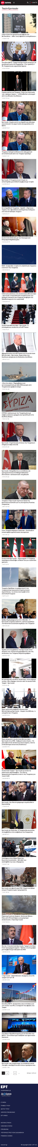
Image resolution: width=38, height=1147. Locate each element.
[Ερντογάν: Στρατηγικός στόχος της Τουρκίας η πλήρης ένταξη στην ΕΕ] (19, 431)
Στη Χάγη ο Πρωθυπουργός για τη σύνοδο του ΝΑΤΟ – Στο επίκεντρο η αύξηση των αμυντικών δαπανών (18, 1035)
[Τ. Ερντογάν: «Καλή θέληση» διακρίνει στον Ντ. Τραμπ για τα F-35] (19, 964)
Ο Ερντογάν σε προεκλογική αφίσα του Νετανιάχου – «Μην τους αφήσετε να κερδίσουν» (19, 35)
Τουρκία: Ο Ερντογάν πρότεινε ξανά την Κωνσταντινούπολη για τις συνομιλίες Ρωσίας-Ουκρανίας (18, 502)
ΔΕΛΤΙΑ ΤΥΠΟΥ (5, 1109)
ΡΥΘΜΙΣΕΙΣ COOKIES (6, 1136)
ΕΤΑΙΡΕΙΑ (3, 1102)
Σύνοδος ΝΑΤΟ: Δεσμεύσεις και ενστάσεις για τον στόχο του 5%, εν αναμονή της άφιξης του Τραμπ (18, 1005)
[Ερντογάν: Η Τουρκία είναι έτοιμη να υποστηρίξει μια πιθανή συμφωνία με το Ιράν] (19, 169)
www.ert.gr (4, 1145)
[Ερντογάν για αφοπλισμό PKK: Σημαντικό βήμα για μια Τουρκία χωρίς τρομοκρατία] (19, 877)
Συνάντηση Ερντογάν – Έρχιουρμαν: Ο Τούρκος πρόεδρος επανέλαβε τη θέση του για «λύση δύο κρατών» (19, 560)
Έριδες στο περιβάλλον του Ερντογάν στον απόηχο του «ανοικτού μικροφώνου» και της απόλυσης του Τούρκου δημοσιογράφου (17, 651)
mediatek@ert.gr (6, 1090)
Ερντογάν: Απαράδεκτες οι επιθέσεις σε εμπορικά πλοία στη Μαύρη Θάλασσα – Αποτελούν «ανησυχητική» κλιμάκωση (16, 472)
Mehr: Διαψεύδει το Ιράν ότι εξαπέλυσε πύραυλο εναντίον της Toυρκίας (19, 267)
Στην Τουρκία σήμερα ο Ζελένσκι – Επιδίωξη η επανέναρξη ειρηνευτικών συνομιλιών (18, 531)
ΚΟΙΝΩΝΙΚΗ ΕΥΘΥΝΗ (6, 1126)
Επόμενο (19, 1073)
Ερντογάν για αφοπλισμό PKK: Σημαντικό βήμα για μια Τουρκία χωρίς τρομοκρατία (18, 889)
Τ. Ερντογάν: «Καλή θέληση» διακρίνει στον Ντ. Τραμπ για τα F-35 (18, 977)
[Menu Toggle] (13, 2)
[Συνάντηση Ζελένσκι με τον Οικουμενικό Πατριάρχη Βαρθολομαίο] (19, 226)
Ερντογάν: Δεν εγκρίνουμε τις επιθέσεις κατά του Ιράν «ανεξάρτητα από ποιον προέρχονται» (19, 1064)
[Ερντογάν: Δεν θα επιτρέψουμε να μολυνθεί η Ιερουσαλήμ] (19, 791)
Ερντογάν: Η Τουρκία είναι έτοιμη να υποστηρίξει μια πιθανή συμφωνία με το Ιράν (18, 181)
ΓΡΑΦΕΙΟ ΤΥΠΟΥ (5, 1105)
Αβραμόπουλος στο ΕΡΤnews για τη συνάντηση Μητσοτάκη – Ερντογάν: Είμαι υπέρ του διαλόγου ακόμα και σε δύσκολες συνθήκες (18, 355)
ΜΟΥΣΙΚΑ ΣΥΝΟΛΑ (6, 1122)
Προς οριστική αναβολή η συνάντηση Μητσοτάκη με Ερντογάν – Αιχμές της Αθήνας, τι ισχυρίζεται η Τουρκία (19, 711)
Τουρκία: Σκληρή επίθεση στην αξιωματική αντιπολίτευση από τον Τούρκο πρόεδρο (17, 153)
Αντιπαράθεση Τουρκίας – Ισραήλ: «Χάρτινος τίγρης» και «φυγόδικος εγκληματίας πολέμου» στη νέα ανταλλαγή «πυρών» (18, 209)
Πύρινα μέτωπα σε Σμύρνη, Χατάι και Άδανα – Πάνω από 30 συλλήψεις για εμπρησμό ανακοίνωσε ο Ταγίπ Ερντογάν (17, 918)
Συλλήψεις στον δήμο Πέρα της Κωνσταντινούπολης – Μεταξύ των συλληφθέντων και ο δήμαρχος (14, 860)
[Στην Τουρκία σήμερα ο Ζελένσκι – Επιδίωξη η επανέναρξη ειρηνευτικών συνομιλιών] (19, 519)
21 (15, 1073)
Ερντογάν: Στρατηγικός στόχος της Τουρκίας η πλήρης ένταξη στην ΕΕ (18, 444)
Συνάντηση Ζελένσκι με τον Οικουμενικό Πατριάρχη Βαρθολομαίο (16, 239)
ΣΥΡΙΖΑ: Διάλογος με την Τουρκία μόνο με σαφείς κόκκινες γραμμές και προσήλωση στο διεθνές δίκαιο (18, 415)
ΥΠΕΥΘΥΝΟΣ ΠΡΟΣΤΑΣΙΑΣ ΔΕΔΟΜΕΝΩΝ (12, 1132)
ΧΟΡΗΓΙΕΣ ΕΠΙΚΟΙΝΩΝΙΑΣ (8, 1112)
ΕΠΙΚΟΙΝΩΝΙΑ (4, 1129)
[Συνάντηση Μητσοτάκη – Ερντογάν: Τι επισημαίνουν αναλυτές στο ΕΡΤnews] (19, 314)
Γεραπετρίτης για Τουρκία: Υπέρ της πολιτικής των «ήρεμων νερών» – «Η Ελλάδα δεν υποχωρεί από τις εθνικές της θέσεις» (18, 94)
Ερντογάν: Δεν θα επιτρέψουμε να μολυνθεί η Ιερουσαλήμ (18, 803)
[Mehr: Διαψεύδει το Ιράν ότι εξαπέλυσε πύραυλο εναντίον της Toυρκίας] (19, 254)
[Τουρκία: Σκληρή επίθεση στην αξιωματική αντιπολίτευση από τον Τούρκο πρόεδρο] (19, 141)
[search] (28, 2)
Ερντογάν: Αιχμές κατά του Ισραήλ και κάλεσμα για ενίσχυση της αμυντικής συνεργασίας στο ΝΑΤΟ (18, 124)
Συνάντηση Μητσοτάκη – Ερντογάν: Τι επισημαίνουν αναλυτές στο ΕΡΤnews (15, 326)
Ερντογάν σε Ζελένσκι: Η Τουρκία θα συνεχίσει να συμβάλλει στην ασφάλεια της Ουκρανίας (18, 831)
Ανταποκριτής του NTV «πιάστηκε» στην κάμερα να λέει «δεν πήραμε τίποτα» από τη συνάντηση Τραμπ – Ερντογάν (19, 681)
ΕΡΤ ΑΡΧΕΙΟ (4, 1115)
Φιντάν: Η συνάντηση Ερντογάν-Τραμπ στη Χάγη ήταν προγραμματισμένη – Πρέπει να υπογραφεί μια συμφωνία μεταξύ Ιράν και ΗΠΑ (19, 948)
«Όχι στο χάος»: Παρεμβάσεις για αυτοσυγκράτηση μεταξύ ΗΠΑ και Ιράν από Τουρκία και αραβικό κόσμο (17, 385)
